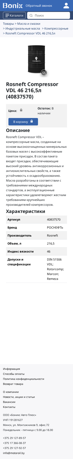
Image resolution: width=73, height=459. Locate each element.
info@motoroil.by (14, 453)
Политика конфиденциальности (23, 379)
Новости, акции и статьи (19, 397)
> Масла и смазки (27, 24)
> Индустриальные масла (21, 28)
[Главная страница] (13, 5)
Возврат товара (13, 384)
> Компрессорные (55, 28)
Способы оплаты (14, 374)
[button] (36, 58)
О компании (11, 392)
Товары (8, 24)
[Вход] (66, 5)
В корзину (21, 122)
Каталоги (16, 15)
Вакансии (9, 402)
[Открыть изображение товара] (44, 73)
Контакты (9, 407)
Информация (11, 369)
